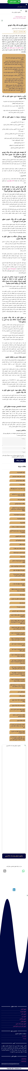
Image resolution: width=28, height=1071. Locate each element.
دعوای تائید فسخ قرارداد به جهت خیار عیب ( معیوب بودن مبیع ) (18, 639)
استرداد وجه (22, 603)
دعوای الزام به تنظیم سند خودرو (18, 599)
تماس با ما (24, 1036)
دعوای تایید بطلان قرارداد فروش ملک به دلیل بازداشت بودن (18, 628)
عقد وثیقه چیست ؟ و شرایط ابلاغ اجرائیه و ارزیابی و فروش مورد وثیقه (18, 686)
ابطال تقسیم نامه (21, 499)
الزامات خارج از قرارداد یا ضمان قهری (18, 561)
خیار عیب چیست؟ (21, 607)
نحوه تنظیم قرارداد (21, 472)
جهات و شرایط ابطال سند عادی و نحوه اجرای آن (18, 732)
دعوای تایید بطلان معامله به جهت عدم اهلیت (18, 615)
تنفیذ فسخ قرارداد (21, 518)
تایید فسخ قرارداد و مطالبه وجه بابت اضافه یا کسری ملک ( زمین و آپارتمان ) (17, 674)
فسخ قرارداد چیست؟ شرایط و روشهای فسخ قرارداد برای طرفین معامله (18, 509)
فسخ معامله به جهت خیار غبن (18, 611)
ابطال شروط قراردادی (20, 480)
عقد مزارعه (22, 556)
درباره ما (24, 1038)
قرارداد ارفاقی (22, 544)
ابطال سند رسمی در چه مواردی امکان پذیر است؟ (18, 494)
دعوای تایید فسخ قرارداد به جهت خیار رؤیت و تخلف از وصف (18, 680)
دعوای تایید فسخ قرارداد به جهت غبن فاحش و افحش (18, 633)
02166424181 (23, 1059)
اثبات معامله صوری (21, 720)
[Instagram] (4, 871)
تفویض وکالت (22, 696)
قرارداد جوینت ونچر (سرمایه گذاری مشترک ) (17, 531)
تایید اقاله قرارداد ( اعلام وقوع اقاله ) (18, 489)
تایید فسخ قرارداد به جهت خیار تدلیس (18, 644)
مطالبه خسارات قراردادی (20, 503)
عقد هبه (23, 580)
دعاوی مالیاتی (23, 1021)
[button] (26, 11)
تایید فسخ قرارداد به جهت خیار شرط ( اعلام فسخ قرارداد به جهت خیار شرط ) (18, 661)
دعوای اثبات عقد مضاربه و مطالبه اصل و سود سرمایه (18, 590)
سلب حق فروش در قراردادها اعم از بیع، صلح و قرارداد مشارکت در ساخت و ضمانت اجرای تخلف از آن (17, 738)
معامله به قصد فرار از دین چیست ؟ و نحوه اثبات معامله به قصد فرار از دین (17, 726)
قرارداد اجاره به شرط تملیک (19, 552)
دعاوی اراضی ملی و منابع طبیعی (19, 1026)
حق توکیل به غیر (21, 692)
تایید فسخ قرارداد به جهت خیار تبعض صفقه (18, 650)
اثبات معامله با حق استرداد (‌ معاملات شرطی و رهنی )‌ (19, 575)
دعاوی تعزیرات (23, 1011)
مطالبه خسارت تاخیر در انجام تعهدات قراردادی (19, 715)
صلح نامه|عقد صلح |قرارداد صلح (18, 566)
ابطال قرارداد (22, 484)
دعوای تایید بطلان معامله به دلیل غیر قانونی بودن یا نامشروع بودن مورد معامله (18, 622)
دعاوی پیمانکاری (23, 1019)
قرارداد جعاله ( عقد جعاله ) (19, 548)
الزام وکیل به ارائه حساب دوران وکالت (18, 700)
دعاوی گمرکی (23, 1009)
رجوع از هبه (22, 595)
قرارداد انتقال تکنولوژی (20, 536)
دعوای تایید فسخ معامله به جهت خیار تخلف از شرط (18, 655)
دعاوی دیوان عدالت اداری (21, 1024)
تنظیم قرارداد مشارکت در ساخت (18, 527)
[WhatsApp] (23, 871)
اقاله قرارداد (22, 523)
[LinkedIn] (14, 889)
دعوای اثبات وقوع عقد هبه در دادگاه (19, 584)
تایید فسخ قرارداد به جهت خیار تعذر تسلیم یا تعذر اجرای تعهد (18, 667)
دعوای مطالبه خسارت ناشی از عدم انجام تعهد (18, 710)
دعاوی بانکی (23, 1014)
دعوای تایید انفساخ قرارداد (19, 514)
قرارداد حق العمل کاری (20, 540)
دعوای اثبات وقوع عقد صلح (19, 570)
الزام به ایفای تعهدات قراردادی (18, 476)
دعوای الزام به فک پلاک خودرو (18, 705)
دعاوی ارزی (24, 1016)
